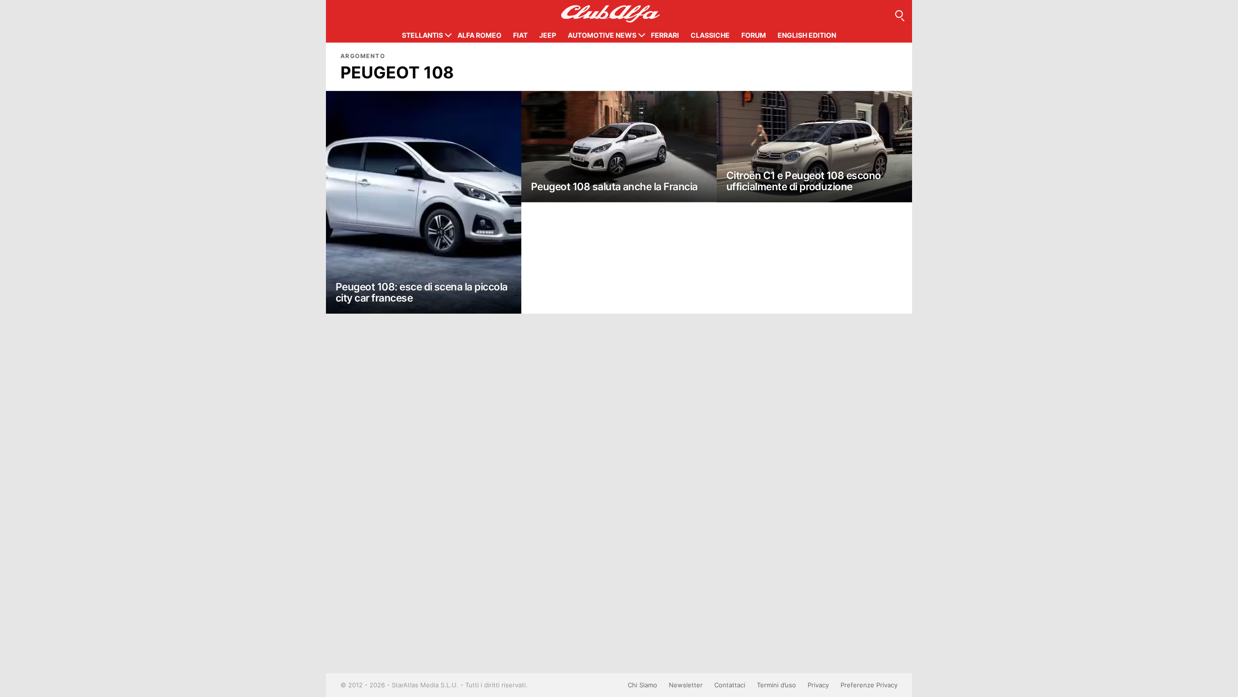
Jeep (547, 35)
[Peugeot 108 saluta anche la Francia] (619, 146)
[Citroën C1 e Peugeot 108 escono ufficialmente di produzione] (814, 146)
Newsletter (686, 685)
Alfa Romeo (479, 35)
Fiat (520, 35)
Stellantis (422, 35)
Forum (753, 35)
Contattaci (729, 685)
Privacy (818, 685)
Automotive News (602, 35)
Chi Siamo (642, 685)
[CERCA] (899, 14)
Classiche (710, 35)
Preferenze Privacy (869, 685)
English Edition (807, 35)
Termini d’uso (776, 685)
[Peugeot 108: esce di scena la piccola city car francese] (423, 202)
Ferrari (665, 35)
